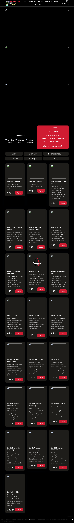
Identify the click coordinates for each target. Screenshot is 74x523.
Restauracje (45, 1)
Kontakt (38, 4)
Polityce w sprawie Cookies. (7, 521)
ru (62, 3)
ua (65, 3)
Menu (20, 1)
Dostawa (37, 1)
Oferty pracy (28, 1)
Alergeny (54, 1)
